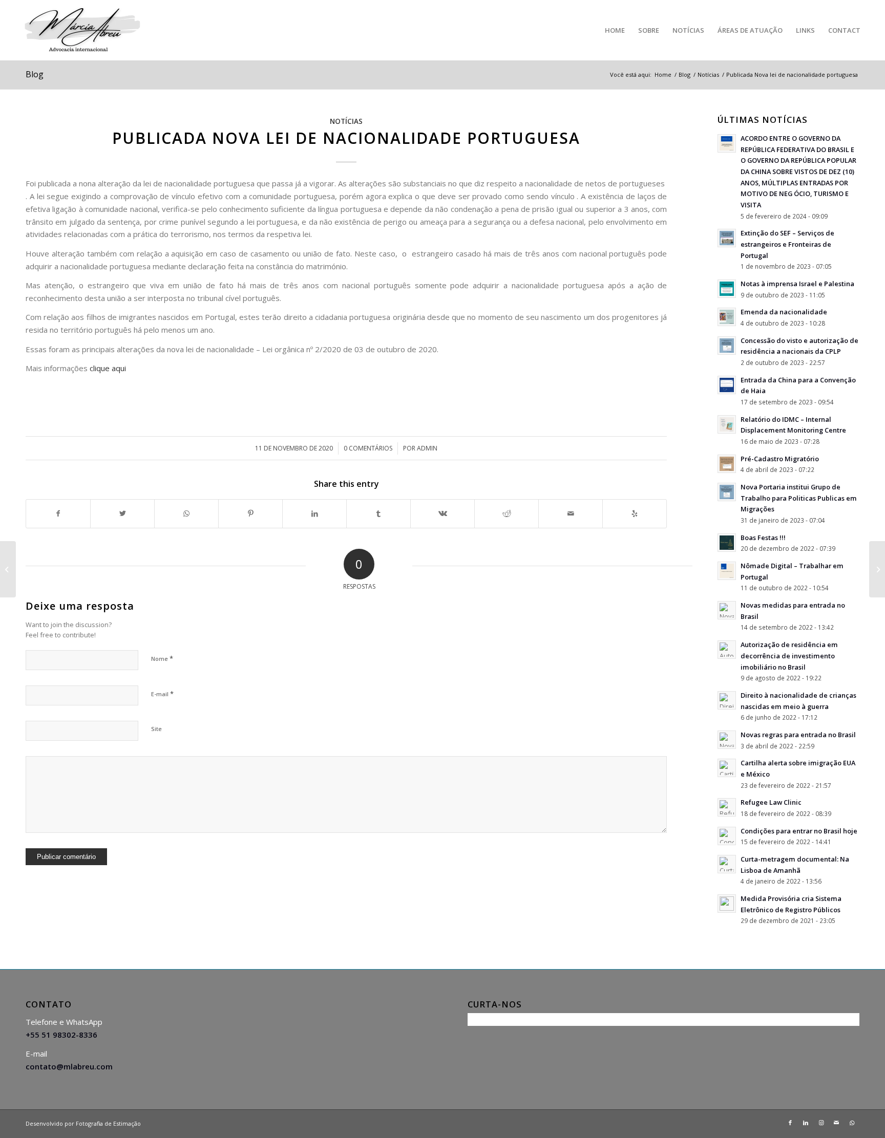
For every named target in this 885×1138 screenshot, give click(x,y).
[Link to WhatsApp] (851, 1122)
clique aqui (108, 368)
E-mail (162, 693)
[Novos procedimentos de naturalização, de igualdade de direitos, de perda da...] (877, 569)
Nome (162, 658)
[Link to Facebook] (790, 1122)
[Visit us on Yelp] (634, 514)
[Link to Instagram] (821, 1122)
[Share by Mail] (570, 514)
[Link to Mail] (836, 1122)
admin (427, 448)
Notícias (346, 121)
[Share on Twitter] (122, 514)
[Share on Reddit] (506, 514)
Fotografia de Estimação (108, 1123)
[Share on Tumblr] (378, 514)
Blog (35, 74)
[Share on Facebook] (58, 514)
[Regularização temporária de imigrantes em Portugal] (8, 569)
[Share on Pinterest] (250, 514)
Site (156, 729)
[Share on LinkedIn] (314, 514)
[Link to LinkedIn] (805, 1122)
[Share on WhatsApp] (186, 514)
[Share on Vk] (442, 514)
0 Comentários (368, 448)
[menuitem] (614, 30)
